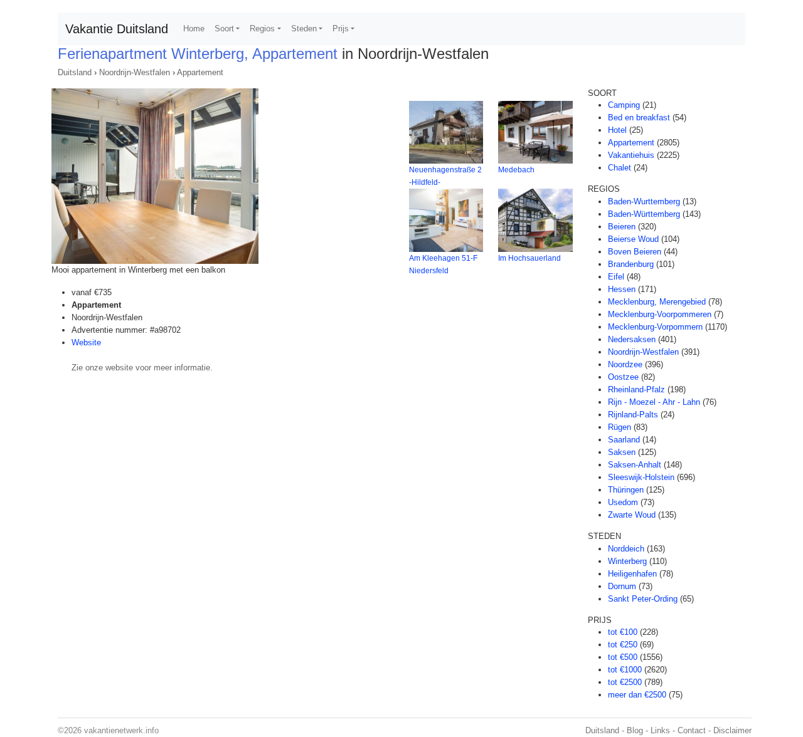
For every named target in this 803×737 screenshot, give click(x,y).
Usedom (623, 502)
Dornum (622, 586)
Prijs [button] (340, 28)
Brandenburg (631, 264)
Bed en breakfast (639, 117)
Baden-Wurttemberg (644, 201)
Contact (692, 730)
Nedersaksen (632, 339)
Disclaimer (732, 730)
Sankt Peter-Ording (643, 599)
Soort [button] (224, 28)
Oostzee (623, 377)
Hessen (621, 289)
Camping (624, 105)
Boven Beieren (634, 251)
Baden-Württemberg (644, 214)
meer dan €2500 (637, 694)
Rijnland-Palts (633, 414)
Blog (635, 730)
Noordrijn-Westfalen (134, 72)
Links (660, 730)
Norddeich (626, 548)
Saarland (624, 439)
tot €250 (622, 644)
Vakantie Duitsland (116, 29)
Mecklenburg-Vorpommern (655, 327)
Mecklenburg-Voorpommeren (659, 314)
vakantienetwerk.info (121, 730)
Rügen (619, 427)
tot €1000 (625, 669)
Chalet (619, 167)
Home (194, 28)
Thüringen (626, 489)
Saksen (621, 452)
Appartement (200, 72)
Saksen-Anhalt (634, 464)
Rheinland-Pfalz (636, 389)
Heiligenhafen (632, 573)
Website (86, 342)
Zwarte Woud (632, 515)
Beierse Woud (633, 239)
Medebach (516, 169)
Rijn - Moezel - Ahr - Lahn (654, 402)
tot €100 (622, 632)
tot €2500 (625, 682)
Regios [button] (262, 28)
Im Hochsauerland (529, 258)
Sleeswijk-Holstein (641, 477)
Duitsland (75, 72)
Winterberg (627, 561)
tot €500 (622, 657)
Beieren (621, 226)
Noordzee (625, 364)
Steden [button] (304, 28)
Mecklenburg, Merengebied (657, 301)
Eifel (616, 276)
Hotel (617, 130)
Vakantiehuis (631, 155)
